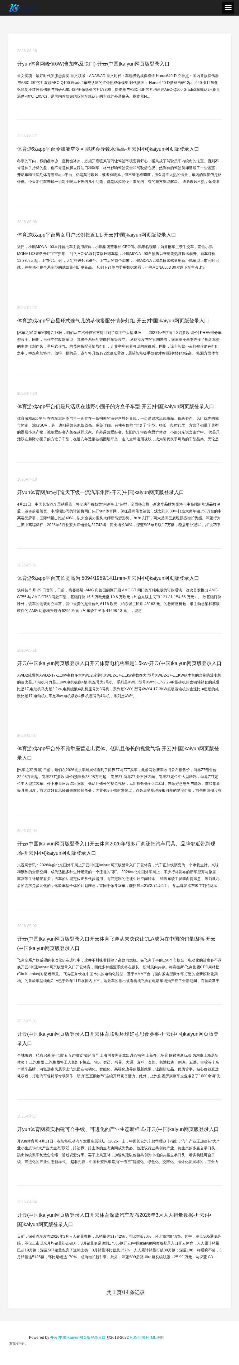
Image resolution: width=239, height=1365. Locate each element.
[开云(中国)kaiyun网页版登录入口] (23, 7)
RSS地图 (137, 1337)
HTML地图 (155, 1337)
